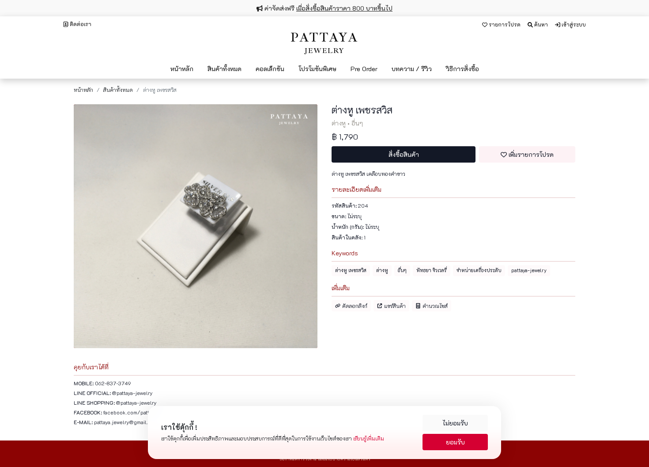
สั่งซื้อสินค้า (404, 154)
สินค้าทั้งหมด (118, 89)
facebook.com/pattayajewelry (138, 412)
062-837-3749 (113, 383)
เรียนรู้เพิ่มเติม (368, 438)
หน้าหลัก (83, 89)
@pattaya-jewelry (132, 392)
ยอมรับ (455, 442)
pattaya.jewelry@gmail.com (126, 421)
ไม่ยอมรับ (455, 423)
